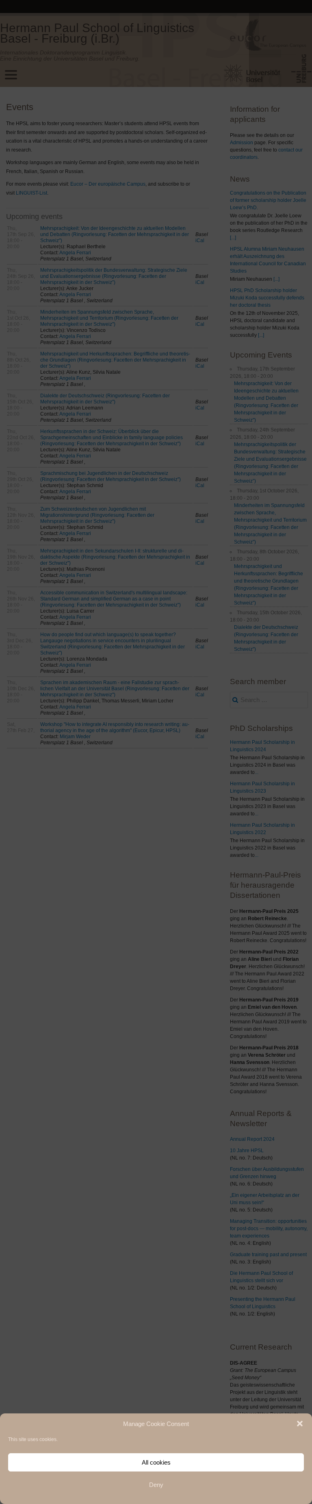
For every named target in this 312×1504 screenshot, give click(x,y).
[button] (300, 1423)
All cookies (156, 1462)
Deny (156, 1484)
